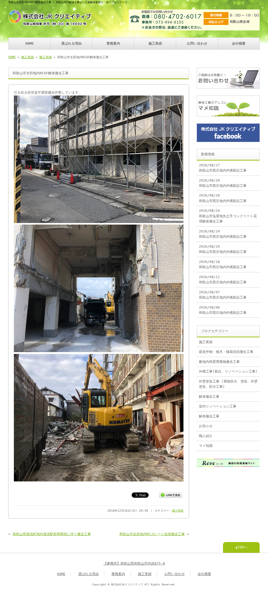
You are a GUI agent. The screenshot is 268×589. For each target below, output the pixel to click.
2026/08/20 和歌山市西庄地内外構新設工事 (223, 249)
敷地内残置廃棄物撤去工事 (219, 362)
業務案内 (113, 43)
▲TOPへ (241, 547)
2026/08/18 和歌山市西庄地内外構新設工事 (223, 264)
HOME (29, 43)
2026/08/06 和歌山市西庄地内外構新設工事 (223, 310)
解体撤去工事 (209, 397)
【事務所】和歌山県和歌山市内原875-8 (134, 563)
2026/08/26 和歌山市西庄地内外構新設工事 (223, 183)
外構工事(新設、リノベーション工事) (228, 371)
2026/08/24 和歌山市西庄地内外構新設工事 (223, 233)
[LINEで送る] (170, 495)
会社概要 (238, 43)
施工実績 (155, 43)
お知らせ (206, 426)
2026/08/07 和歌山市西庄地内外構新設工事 (223, 294)
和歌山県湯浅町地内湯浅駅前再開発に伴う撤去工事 (52, 534)
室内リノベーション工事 (217, 406)
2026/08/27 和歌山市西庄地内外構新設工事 (223, 167)
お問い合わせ (197, 43)
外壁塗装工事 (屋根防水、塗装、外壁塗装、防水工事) (228, 384)
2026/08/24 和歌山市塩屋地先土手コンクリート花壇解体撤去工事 (228, 216)
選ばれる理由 (71, 43)
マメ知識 (206, 446)
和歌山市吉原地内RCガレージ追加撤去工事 (152, 534)
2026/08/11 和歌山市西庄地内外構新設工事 (223, 279)
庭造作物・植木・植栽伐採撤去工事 (226, 352)
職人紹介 (206, 436)
